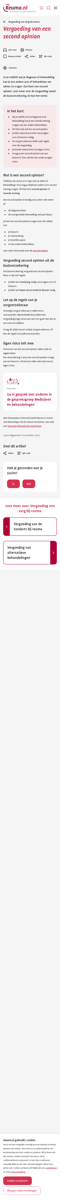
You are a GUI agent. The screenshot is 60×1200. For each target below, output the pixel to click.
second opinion (40, 250)
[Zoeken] (41, 8)
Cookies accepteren (17, 1180)
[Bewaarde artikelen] (48, 8)
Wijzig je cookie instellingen (22, 1190)
